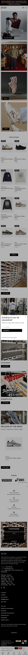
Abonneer (6, 330)
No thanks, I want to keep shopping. (9, 337)
